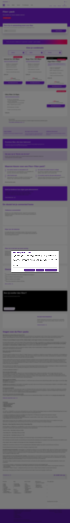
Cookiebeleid (15, 265)
